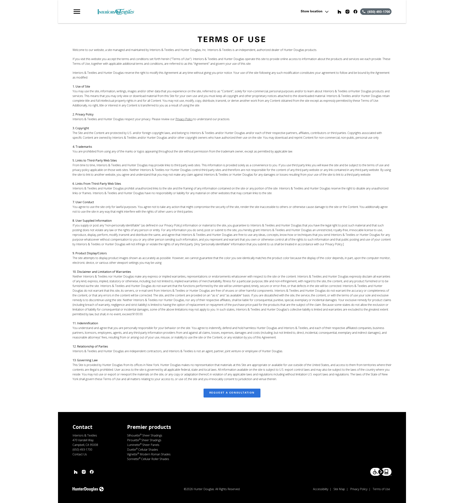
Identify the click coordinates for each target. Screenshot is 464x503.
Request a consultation (232, 393)
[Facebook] (355, 11)
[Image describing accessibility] (381, 471)
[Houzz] (339, 11)
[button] (76, 11)
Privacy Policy (184, 119)
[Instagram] (347, 11)
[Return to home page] (147, 11)
